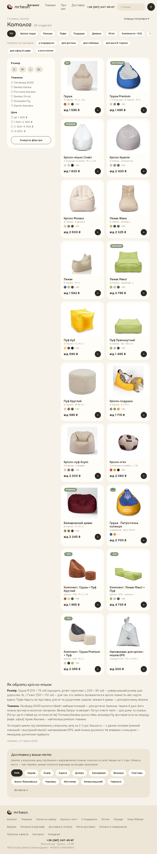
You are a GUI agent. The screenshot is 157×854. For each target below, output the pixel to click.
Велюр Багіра (21, 87)
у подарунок (46, 43)
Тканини (50, 5)
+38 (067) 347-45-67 (101, 7)
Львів (47, 773)
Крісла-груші (28, 33)
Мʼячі (111, 33)
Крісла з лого (69, 819)
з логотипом (45, 50)
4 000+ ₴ (18, 131)
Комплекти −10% (132, 33)
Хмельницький (93, 781)
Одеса (63, 773)
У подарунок (89, 819)
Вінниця (118, 773)
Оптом (105, 819)
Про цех (63, 6)
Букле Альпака (22, 105)
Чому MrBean (135, 819)
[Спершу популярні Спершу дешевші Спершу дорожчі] (136, 19)
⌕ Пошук (125, 7)
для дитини (68, 43)
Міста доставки (85, 826)
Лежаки (47, 33)
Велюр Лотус (21, 96)
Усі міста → (21, 790)
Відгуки (11, 826)
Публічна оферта (17, 834)
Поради (118, 819)
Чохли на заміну (46, 819)
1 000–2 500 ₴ (21, 122)
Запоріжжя (98, 773)
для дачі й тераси (117, 43)
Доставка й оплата (60, 826)
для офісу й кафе (20, 50)
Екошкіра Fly (20, 101)
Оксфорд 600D (22, 82)
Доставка (78, 5)
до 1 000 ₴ (19, 117)
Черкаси (115, 781)
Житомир (70, 781)
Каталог (33, 5)
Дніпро (79, 773)
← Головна (12, 18)
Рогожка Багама (23, 91)
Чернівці (50, 781)
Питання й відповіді (32, 826)
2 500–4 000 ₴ (22, 126)
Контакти (38, 834)
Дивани (96, 33)
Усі (11, 33)
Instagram (54, 834)
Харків (31, 773)
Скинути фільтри (31, 140)
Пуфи (63, 33)
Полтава (137, 773)
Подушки (79, 33)
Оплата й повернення (113, 826)
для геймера (91, 43)
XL (39, 69)
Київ (17, 772)
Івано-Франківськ (25, 781)
